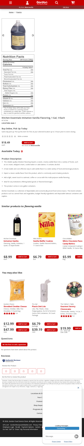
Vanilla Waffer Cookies (43, 239)
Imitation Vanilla (11, 239)
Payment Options (27, 427)
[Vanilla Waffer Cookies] (46, 225)
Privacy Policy (38, 425)
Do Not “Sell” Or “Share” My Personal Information (20, 429)
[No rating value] (8, 136)
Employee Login (8, 427)
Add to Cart (28, 143)
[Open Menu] (10, 2)
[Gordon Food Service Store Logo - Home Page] (42, 3)
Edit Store (66, 7)
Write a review (23, 136)
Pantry (19, 12)
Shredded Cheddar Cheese (15, 305)
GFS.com (6, 425)
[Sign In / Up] (27, 3)
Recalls (17, 427)
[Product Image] (18, 35)
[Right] (33, 35)
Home (11, 12)
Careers (37, 427)
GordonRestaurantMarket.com (21, 425)
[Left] (3, 35)
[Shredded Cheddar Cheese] (17, 290)
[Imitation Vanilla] (17, 225)
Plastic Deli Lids (39, 305)
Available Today (11, 151)
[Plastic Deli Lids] (45, 290)
